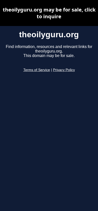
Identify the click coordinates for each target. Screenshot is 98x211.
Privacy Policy (64, 70)
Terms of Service (36, 70)
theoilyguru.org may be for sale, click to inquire (49, 13)
